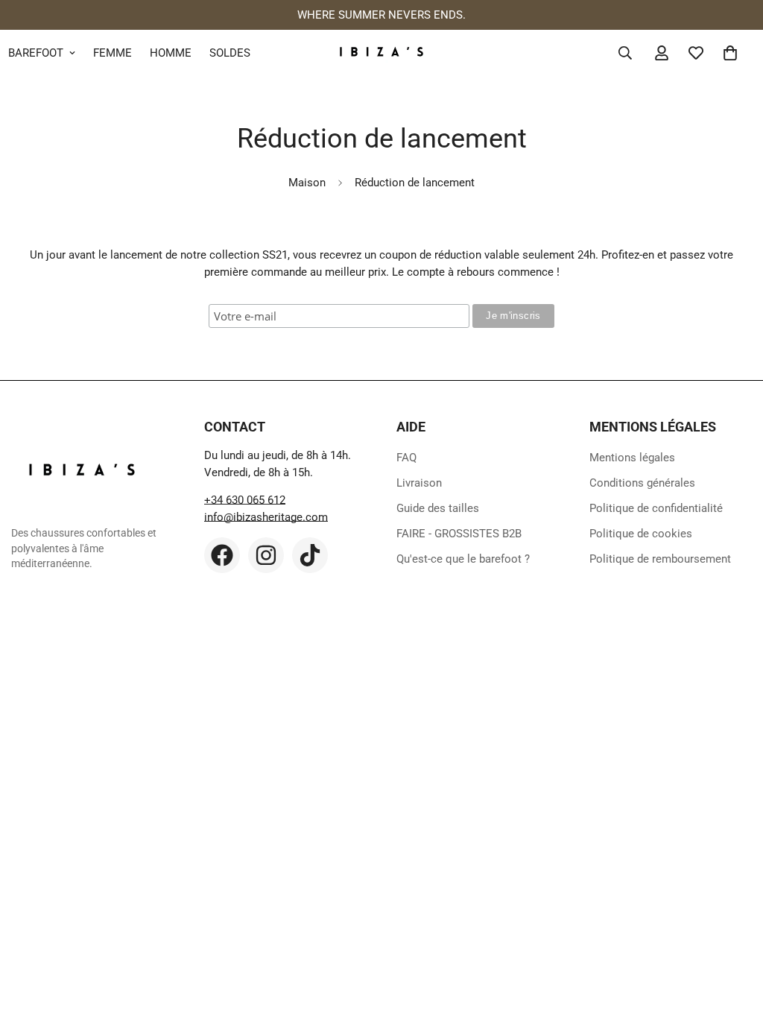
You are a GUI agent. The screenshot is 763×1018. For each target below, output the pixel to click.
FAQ (406, 457)
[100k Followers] (266, 555)
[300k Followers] (222, 555)
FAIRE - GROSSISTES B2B (459, 533)
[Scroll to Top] (734, 937)
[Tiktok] (310, 555)
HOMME (170, 53)
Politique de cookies (640, 533)
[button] (730, 53)
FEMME (112, 53)
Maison (307, 182)
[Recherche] (625, 53)
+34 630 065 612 (244, 500)
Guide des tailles (437, 508)
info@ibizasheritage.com (266, 517)
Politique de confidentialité (656, 508)
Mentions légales (632, 457)
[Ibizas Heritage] (381, 53)
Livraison (419, 483)
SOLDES (229, 53)
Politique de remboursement (660, 559)
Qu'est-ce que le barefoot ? (463, 559)
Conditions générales (642, 483)
